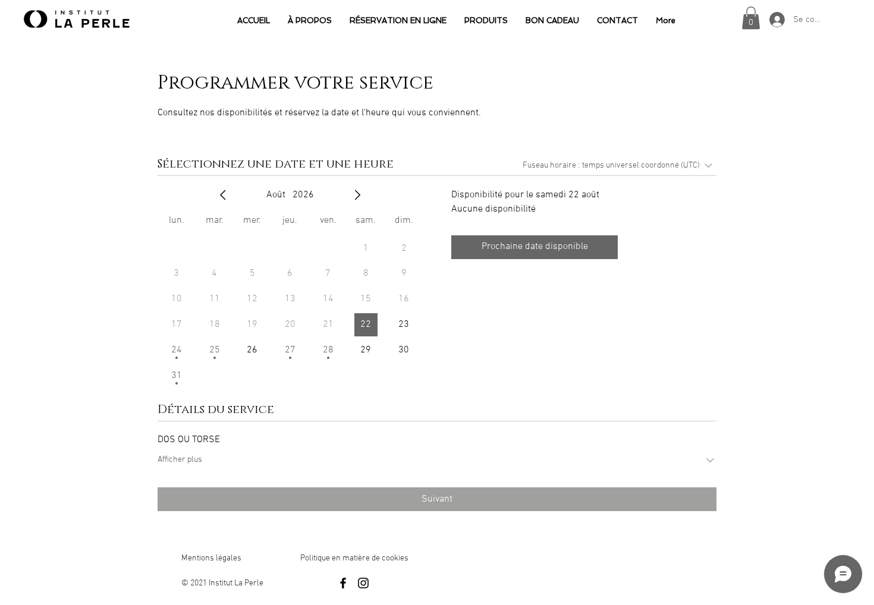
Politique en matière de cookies (355, 558)
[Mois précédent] (223, 195)
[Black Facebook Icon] (343, 583)
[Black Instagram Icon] (363, 583)
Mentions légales (211, 558)
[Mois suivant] (357, 195)
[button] (750, 18)
